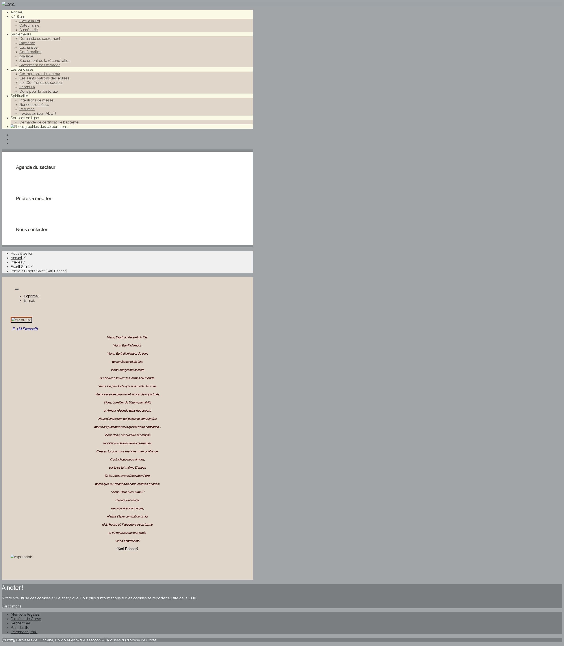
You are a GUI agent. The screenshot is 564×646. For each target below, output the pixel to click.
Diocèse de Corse (26, 619)
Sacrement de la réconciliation (44, 60)
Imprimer (31, 296)
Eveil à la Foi (29, 21)
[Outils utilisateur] (17, 289)
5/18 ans (18, 16)
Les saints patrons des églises (44, 78)
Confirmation (30, 52)
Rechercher (20, 623)
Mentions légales (25, 614)
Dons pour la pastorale (38, 91)
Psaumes (27, 109)
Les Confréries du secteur (41, 82)
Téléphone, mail (24, 632)
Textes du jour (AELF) (37, 113)
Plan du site (20, 627)
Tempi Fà (27, 87)
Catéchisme (29, 25)
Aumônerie (28, 30)
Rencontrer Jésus (34, 104)
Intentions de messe (36, 100)
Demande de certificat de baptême (49, 122)
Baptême (27, 43)
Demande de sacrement (39, 38)
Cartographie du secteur (39, 74)
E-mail (29, 300)
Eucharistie (28, 47)
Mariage (26, 56)
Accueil (17, 12)
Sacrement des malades (39, 65)
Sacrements (21, 34)
